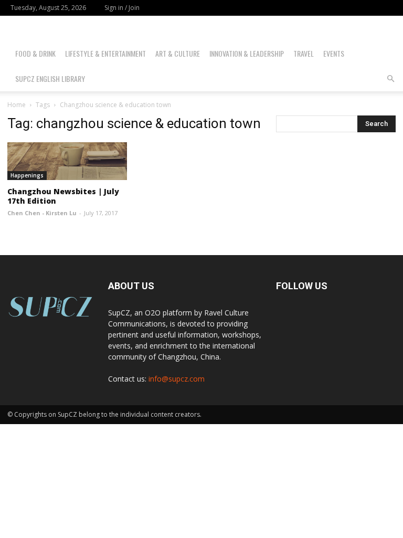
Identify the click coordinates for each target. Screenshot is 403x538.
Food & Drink (35, 53)
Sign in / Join (122, 7)
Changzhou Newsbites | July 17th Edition (63, 196)
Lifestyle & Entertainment (105, 53)
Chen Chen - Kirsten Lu (42, 213)
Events (333, 53)
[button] (390, 79)
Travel (303, 53)
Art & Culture (177, 53)
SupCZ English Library (50, 78)
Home (16, 104)
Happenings (27, 175)
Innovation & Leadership (246, 53)
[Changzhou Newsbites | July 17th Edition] (67, 161)
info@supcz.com (177, 379)
